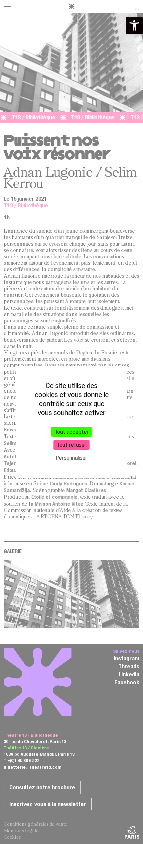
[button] (134, 25)
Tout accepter (72, 431)
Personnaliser (71, 458)
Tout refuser (71, 444)
